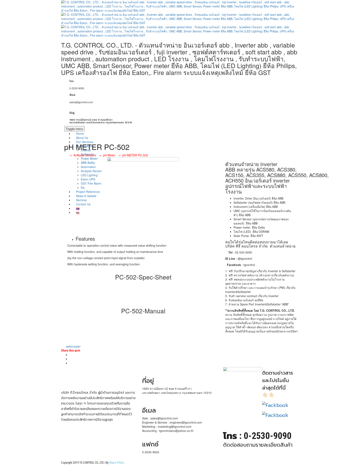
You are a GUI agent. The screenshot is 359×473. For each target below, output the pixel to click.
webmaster (73, 346)
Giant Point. (117, 462)
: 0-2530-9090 (257, 436)
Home (80, 133)
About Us (82, 138)
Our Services (84, 142)
